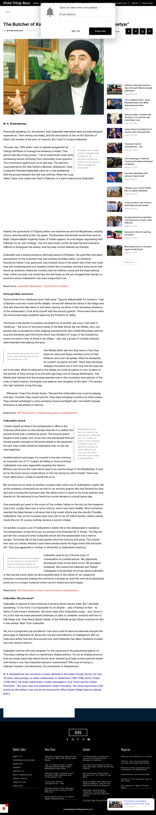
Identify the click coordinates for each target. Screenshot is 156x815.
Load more (129, 262)
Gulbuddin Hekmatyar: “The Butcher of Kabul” (42, 286)
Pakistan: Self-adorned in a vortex (136, 756)
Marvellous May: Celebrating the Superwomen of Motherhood (135, 768)
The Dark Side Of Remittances (96, 800)
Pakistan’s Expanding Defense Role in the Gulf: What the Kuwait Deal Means (138, 88)
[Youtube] (89, 739)
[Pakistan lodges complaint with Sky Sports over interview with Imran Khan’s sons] (114, 118)
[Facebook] (129, 31)
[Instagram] (72, 739)
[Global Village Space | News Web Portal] (17, 3)
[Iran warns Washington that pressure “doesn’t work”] (114, 177)
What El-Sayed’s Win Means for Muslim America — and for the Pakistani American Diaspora (97, 783)
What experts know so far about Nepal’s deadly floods (59, 797)
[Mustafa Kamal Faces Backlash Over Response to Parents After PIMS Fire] (114, 221)
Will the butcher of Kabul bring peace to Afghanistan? (47, 412)
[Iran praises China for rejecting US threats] (114, 235)
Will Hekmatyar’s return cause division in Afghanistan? (48, 590)
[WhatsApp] (143, 31)
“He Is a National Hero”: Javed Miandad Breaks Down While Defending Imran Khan (137, 103)
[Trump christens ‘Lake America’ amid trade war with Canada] (114, 206)
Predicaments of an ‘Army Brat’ (135, 774)
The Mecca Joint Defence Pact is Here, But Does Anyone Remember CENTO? (98, 766)
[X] (136, 31)
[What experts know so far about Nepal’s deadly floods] (114, 250)
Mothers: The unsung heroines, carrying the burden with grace (135, 762)
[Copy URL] (150, 31)
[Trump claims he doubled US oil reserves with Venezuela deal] (114, 133)
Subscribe (100, 31)
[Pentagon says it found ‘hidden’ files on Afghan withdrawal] (114, 192)
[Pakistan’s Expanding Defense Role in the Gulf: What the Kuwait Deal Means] (114, 89)
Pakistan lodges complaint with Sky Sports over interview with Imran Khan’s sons (138, 117)
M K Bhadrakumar (15, 30)
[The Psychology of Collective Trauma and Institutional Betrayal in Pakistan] (114, 162)
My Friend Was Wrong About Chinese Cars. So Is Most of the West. (97, 775)
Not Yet (76, 31)
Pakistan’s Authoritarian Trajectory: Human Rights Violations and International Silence (96, 793)
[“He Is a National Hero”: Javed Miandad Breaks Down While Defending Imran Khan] (114, 104)
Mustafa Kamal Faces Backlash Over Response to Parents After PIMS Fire (138, 220)
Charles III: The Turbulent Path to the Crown (136, 780)
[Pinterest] (78, 739)
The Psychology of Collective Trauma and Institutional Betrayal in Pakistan (139, 161)
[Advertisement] (53, 205)
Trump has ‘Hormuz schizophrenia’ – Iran (54, 782)
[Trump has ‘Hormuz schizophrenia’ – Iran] (114, 148)
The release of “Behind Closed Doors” (135, 786)
